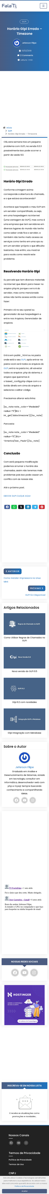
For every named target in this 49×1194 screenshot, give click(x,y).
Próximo (35, 588)
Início (9, 127)
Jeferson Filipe (29, 43)
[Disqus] (24, 847)
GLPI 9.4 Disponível (35, 595)
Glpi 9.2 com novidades (24, 702)
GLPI (24, 21)
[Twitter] (21, 507)
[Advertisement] (24, 99)
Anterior (13, 571)
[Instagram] (32, 800)
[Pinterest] (42, 507)
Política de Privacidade (20, 1159)
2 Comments (26, 55)
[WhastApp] (14, 507)
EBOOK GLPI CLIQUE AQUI (17, 495)
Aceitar (24, 1191)
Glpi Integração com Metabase (24, 732)
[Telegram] (35, 507)
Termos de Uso (16, 1164)
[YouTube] (24, 800)
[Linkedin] (28, 507)
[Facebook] (7, 507)
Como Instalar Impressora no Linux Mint (22, 579)
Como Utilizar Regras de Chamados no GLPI (24, 639)
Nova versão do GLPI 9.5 (24, 671)
